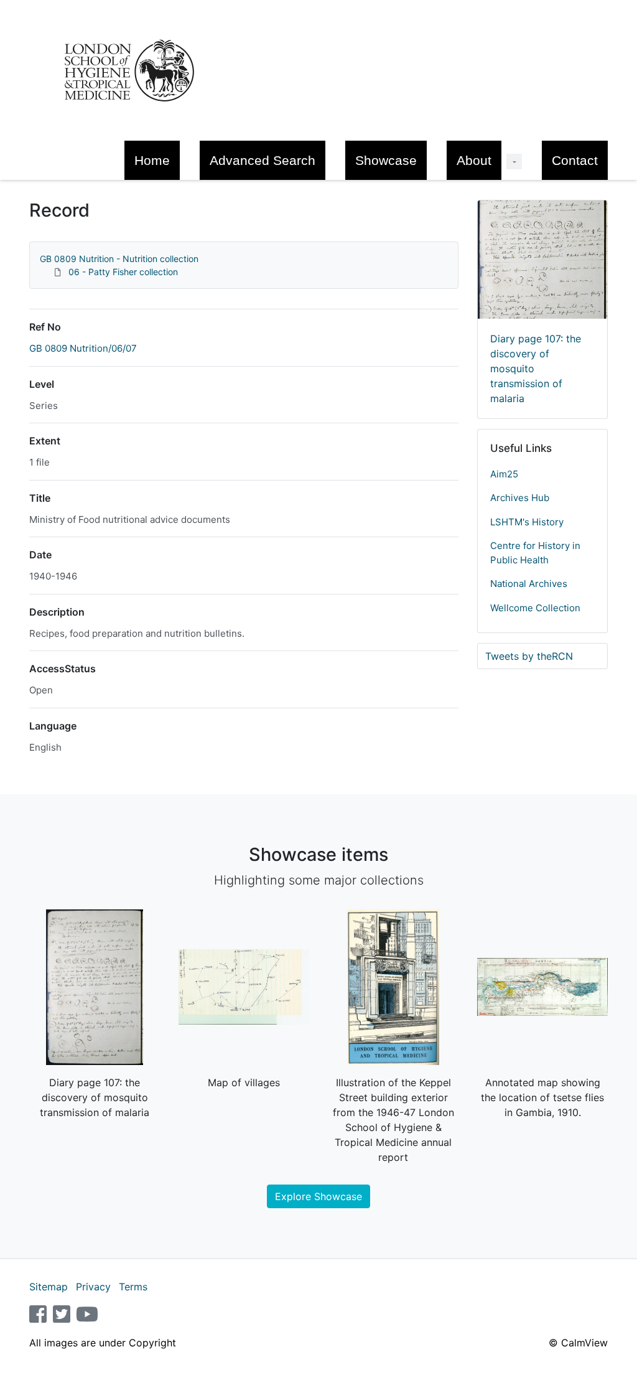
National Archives (528, 583)
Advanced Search (262, 160)
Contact (575, 160)
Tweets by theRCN (529, 656)
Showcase (386, 160)
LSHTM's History (527, 522)
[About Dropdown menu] (514, 161)
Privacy (93, 1286)
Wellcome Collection (535, 608)
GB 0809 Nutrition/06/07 (83, 348)
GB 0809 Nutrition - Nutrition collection (119, 258)
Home (152, 160)
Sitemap (48, 1286)
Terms (133, 1286)
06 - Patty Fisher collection (123, 271)
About (474, 160)
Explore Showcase (318, 1196)
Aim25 (504, 474)
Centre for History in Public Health (535, 553)
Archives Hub (519, 498)
